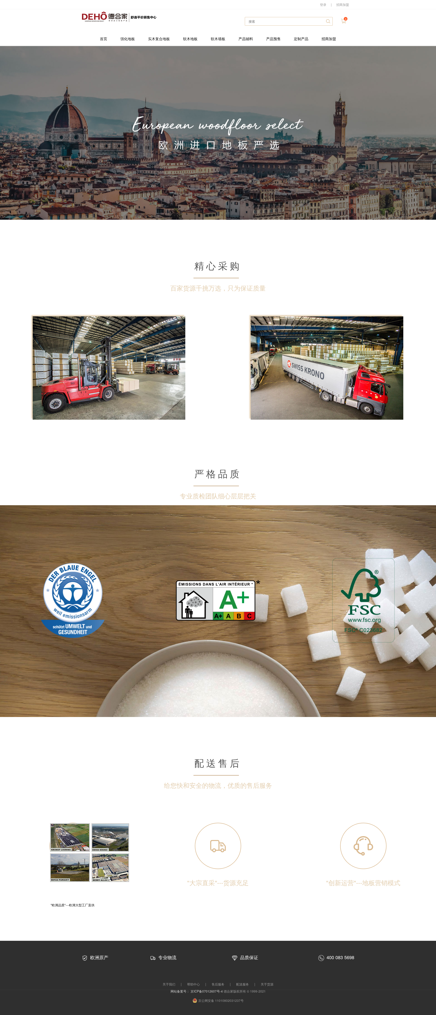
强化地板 (127, 38)
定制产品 (301, 38)
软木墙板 (218, 38)
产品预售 (273, 38)
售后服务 (218, 984)
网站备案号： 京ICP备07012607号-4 (197, 991)
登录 (323, 4)
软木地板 (190, 38)
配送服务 (242, 984)
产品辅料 (245, 38)
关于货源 (267, 984)
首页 (103, 38)
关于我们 (169, 984)
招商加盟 (342, 4)
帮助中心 (193, 984)
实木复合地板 (159, 38)
